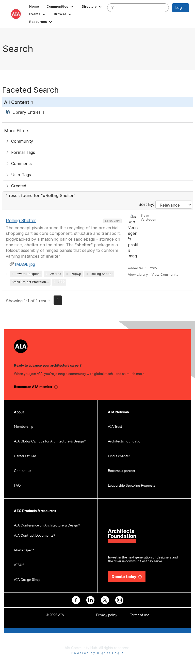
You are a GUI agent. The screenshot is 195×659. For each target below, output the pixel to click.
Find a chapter (119, 456)
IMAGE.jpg (25, 264)
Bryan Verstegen (148, 217)
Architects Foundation (125, 441)
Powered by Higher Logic (97, 653)
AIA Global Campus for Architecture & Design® (50, 441)
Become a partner (121, 471)
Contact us (22, 471)
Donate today (123, 576)
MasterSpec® (24, 550)
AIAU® (19, 565)
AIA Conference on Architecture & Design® (47, 526)
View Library (138, 274)
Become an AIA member (33, 387)
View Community (165, 274)
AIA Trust (115, 427)
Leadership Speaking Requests (131, 486)
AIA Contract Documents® (34, 536)
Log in (180, 7)
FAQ (17, 486)
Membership (23, 427)
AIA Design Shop (27, 580)
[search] (112, 7)
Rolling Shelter (21, 220)
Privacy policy (106, 615)
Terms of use (139, 615)
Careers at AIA (25, 456)
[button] (60, 6)
